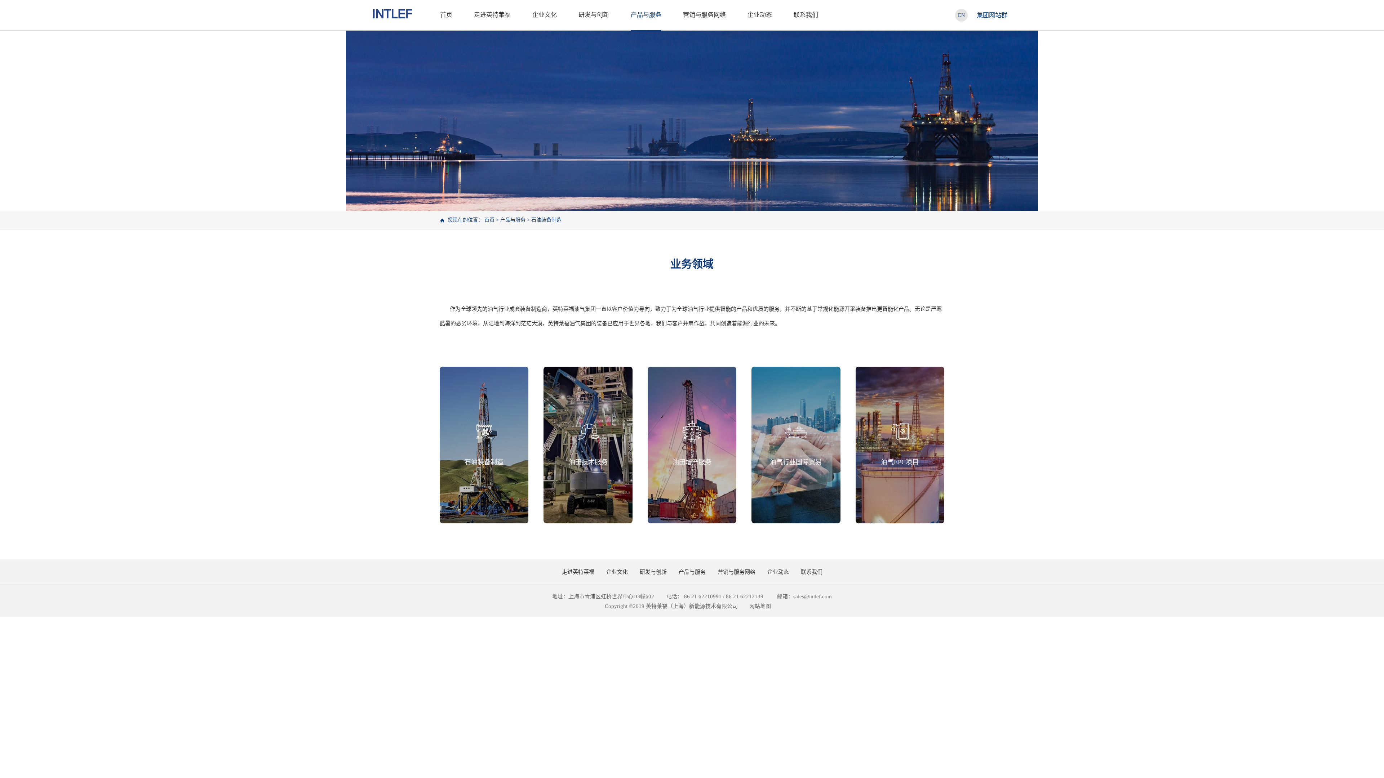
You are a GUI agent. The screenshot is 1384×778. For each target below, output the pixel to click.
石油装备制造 (546, 220)
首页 (446, 15)
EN (961, 15)
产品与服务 (512, 220)
